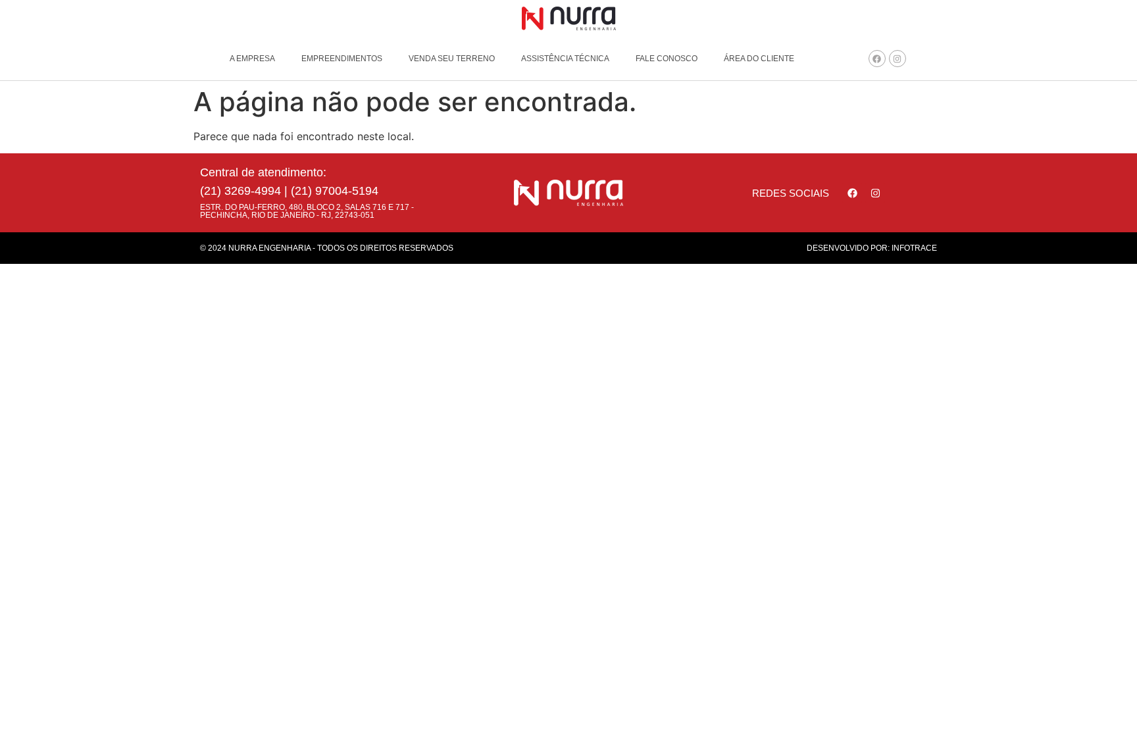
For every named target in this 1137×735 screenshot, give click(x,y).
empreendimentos (341, 58)
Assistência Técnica (565, 58)
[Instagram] (897, 58)
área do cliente (759, 58)
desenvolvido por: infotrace (872, 248)
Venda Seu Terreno (452, 58)
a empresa (252, 58)
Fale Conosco (666, 58)
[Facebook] (877, 58)
